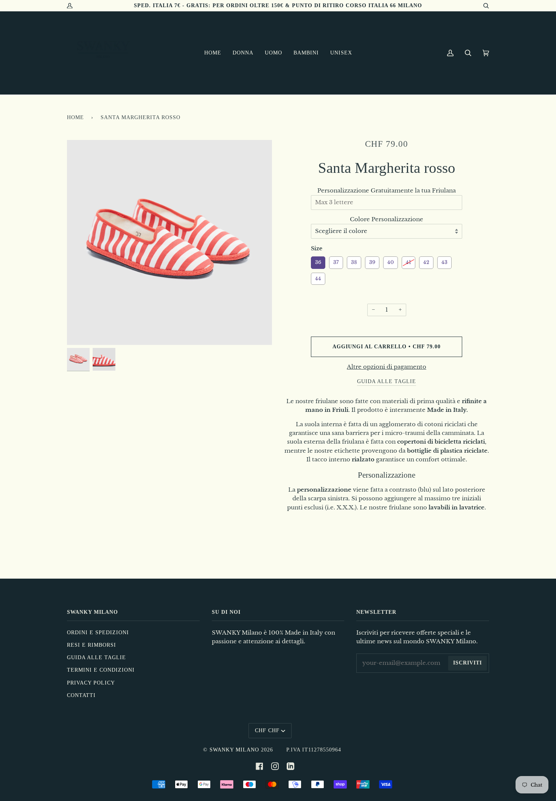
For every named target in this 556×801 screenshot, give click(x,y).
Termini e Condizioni (101, 670)
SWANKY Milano (234, 750)
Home (75, 117)
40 (390, 260)
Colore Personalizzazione (386, 219)
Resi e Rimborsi (91, 645)
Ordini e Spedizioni (98, 632)
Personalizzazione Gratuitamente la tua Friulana (386, 190)
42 (426, 260)
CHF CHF (267, 730)
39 (372, 260)
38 (354, 260)
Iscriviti (467, 663)
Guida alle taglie (96, 657)
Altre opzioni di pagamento (386, 366)
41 (408, 260)
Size (316, 248)
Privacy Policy (91, 683)
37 (336, 260)
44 (318, 277)
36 (318, 260)
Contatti (81, 695)
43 (444, 260)
